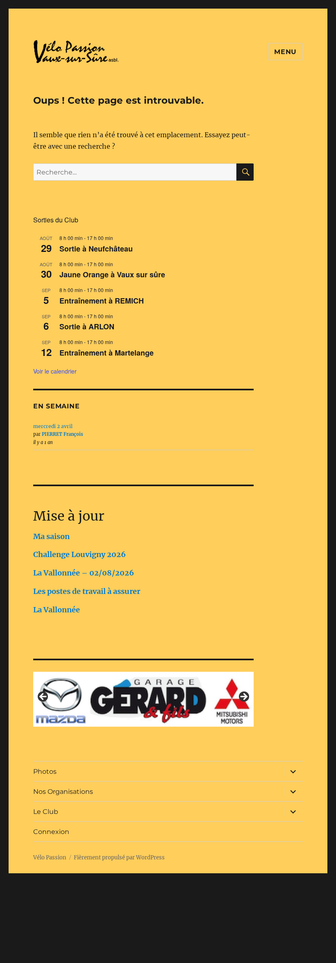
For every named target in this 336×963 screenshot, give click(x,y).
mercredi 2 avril (53, 426)
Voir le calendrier (55, 371)
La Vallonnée (56, 609)
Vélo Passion (49, 857)
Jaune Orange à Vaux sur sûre (112, 274)
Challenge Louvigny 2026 (79, 554)
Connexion (51, 832)
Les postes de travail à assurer (86, 591)
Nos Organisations (63, 791)
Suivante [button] (243, 697)
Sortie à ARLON (86, 326)
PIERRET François (62, 434)
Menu (285, 52)
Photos (45, 771)
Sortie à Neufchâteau (96, 248)
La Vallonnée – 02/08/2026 (83, 573)
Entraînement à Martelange (106, 352)
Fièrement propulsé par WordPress (119, 857)
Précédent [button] (43, 697)
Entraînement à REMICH (101, 300)
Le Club (45, 812)
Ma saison (51, 536)
